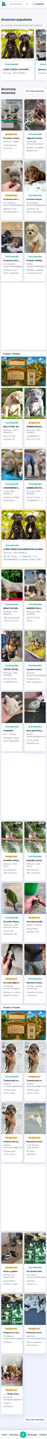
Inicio (4, 1434)
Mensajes (32, 1434)
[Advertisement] (23, 316)
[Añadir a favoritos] (29, 34)
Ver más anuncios (35, 91)
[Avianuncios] (4, 4)
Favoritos (14, 1434)
